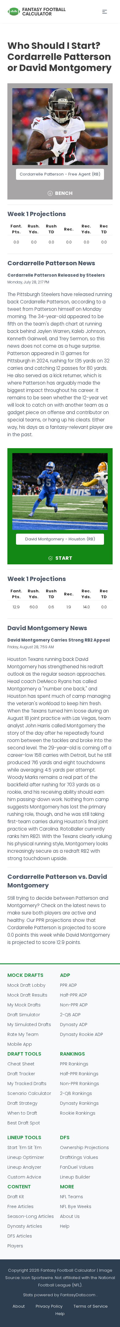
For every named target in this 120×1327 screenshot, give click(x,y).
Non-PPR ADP (74, 1005)
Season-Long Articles (30, 1216)
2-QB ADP (70, 1015)
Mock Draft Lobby (26, 985)
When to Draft (22, 1113)
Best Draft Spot (23, 1123)
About (19, 1306)
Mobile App (19, 1044)
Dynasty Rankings (79, 1103)
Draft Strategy (22, 1103)
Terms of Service (91, 1306)
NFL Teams (71, 1197)
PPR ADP (68, 985)
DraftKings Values (79, 1157)
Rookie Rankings (77, 1113)
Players (15, 1246)
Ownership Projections (84, 1147)
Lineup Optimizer (25, 1157)
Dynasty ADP (73, 1024)
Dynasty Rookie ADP (81, 1034)
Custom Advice (24, 1177)
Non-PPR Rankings (79, 1083)
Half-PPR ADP (73, 995)
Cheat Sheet (20, 1064)
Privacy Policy (49, 1306)
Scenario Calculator (29, 1093)
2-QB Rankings (76, 1093)
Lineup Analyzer (24, 1167)
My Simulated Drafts (29, 1024)
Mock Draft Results (27, 995)
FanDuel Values (77, 1167)
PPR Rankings (74, 1064)
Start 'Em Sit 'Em (24, 1147)
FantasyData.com (78, 1295)
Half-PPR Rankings (79, 1074)
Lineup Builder (75, 1177)
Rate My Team (22, 1034)
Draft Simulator (23, 1015)
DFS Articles (19, 1236)
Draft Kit (15, 1197)
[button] (105, 12)
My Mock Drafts (24, 1005)
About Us (70, 1216)
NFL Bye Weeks (75, 1206)
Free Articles (20, 1206)
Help (65, 1226)
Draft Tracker (21, 1074)
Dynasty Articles (24, 1226)
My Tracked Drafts (26, 1083)
